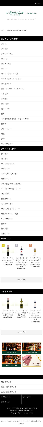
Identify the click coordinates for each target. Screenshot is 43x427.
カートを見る (27, 397)
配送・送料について (30, 408)
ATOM (31, 413)
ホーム (9, 408)
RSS (27, 413)
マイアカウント (5, 397)
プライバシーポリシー (16, 413)
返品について (13, 410)
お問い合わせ (5, 401)
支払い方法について (17, 408)
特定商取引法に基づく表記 (26, 410)
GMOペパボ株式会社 (31, 421)
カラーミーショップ (6, 421)
